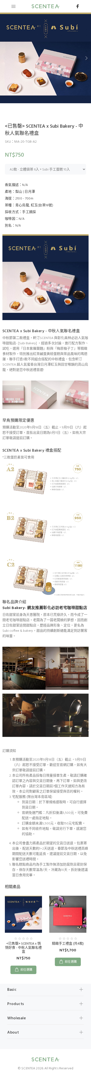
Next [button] (86, 58)
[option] (45, 58)
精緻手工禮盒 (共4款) (68, 944)
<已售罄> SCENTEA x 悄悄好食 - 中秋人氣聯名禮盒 (23, 948)
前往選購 (26, 970)
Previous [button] (4, 58)
